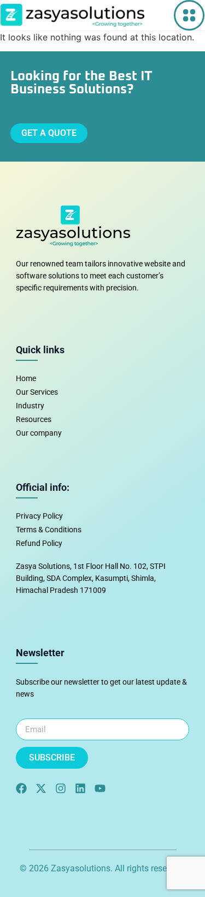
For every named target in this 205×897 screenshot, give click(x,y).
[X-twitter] (41, 788)
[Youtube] (100, 788)
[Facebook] (21, 788)
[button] (189, 15)
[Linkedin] (80, 788)
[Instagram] (60, 788)
